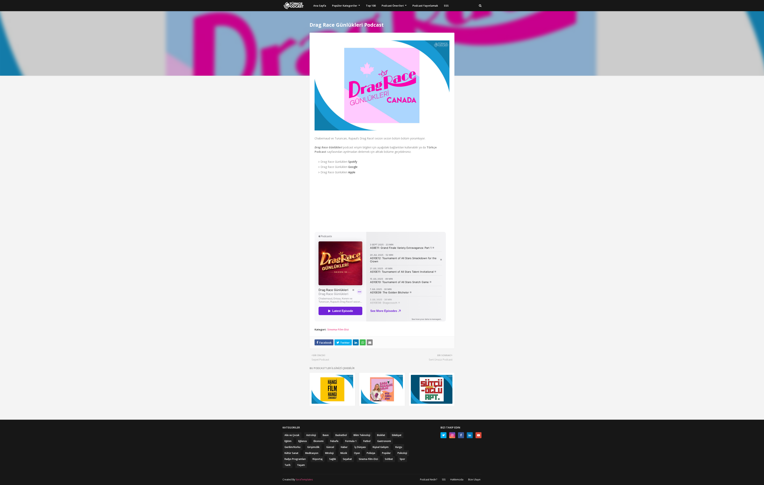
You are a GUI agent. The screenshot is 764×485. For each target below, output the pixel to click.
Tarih (287, 465)
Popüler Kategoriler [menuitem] (344, 5)
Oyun (357, 453)
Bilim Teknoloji (362, 435)
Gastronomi (384, 441)
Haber (344, 447)
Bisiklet (381, 435)
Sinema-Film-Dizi (338, 329)
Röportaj (318, 459)
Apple (351, 172)
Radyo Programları (295, 459)
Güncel (330, 447)
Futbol (366, 441)
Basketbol (341, 435)
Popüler (386, 453)
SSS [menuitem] (446, 5)
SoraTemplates (304, 479)
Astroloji (311, 435)
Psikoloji (402, 453)
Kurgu (398, 447)
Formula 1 (351, 441)
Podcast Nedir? (428, 479)
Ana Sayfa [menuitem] (319, 5)
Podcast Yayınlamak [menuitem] (425, 5)
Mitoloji (329, 453)
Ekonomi (319, 441)
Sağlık (332, 459)
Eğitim (288, 441)
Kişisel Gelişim (381, 447)
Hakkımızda (456, 479)
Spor (402, 459)
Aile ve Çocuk (292, 435)
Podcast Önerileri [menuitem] (393, 5)
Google (353, 167)
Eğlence (302, 441)
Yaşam (301, 465)
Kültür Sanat (291, 453)
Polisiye (371, 453)
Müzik (343, 453)
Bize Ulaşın (474, 479)
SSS (443, 479)
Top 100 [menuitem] (371, 5)
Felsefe (334, 441)
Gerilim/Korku (292, 447)
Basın (326, 435)
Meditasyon (311, 453)
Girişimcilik (313, 447)
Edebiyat (396, 435)
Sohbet (389, 459)
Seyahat (347, 459)
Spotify (352, 162)
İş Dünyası (360, 447)
